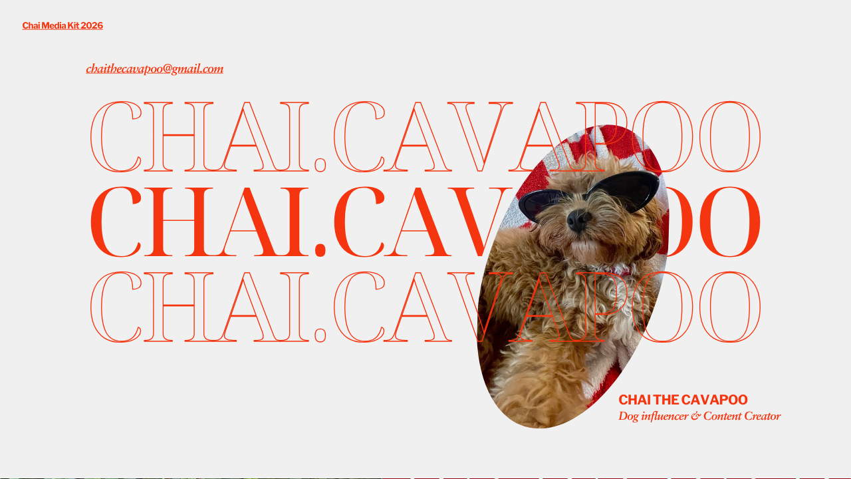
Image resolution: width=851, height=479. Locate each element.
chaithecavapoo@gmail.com (154, 69)
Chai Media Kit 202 (59, 26)
